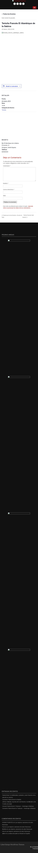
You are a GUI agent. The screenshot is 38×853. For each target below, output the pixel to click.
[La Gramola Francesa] (19, 1)
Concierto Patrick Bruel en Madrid (11, 799)
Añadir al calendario (12, 86)
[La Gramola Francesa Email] (23, 4)
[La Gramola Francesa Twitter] (14, 4)
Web (4, 195)
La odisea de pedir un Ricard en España (18, 833)
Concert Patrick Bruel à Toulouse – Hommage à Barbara (18, 806)
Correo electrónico (8, 189)
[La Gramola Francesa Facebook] (17, 4)
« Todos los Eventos (9, 14)
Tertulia (4, 110)
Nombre (5, 183)
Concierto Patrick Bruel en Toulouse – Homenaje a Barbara (18, 808)
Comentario (6, 166)
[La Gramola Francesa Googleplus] (20, 4)
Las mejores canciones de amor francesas (19, 827)
